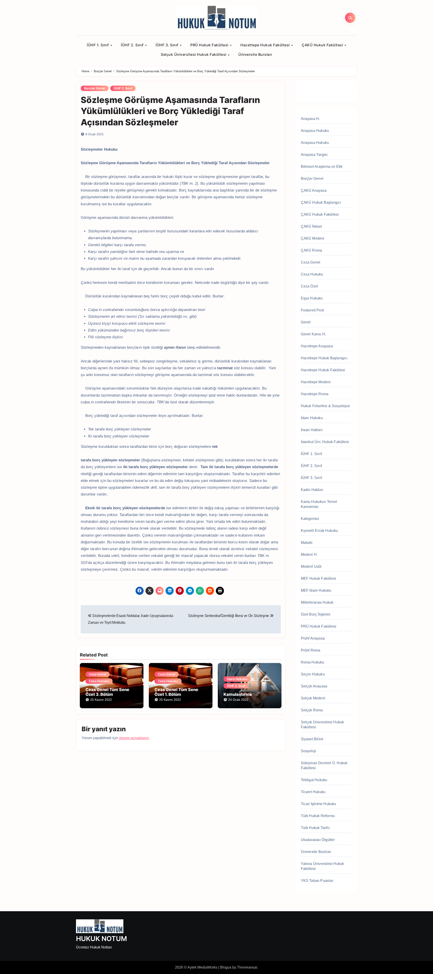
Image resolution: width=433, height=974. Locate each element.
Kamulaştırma (237, 694)
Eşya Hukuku (312, 298)
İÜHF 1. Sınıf (98, 45)
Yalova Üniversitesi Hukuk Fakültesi (322, 866)
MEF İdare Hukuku (316, 590)
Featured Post (312, 310)
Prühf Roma (310, 650)
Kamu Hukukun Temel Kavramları (319, 504)
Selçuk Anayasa (314, 686)
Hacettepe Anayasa (317, 346)
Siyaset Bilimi (312, 739)
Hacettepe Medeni (316, 382)
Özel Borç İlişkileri (316, 614)
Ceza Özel (309, 286)
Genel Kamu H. (313, 334)
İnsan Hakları (312, 430)
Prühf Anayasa (313, 638)
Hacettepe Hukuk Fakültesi (265, 45)
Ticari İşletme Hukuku (318, 804)
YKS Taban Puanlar (317, 881)
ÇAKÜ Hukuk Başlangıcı (321, 202)
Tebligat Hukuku (314, 780)
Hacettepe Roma (315, 394)
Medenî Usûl (311, 566)
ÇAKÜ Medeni (313, 238)
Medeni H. (309, 554)
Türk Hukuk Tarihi (315, 828)
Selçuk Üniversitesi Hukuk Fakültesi (194, 54)
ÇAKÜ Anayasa (314, 190)
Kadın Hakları (312, 490)
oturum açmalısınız (134, 738)
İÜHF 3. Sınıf (167, 45)
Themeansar (247, 967)
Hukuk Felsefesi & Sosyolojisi (325, 406)
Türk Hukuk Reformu (318, 816)
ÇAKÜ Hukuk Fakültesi (323, 45)
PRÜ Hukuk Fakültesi (209, 45)
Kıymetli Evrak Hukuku (319, 531)
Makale (307, 542)
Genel (306, 322)
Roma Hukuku (312, 662)
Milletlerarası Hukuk (317, 602)
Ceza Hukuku (99, 681)
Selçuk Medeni (313, 698)
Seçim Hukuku (313, 674)
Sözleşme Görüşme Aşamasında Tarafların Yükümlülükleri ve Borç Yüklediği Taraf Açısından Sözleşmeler (170, 111)
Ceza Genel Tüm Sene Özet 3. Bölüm (107, 692)
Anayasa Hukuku (315, 131)
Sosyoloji (308, 751)
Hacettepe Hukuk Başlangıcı (324, 358)
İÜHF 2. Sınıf (133, 45)
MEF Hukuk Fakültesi (318, 578)
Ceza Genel (97, 674)
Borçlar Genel (94, 88)
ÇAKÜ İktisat (311, 226)
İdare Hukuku (237, 679)
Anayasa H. (310, 119)
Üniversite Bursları (255, 54)
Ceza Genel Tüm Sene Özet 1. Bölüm (176, 692)
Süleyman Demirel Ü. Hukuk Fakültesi (324, 765)
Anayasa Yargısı (314, 154)
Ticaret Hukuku (313, 792)
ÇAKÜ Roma (311, 250)
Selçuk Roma (312, 710)
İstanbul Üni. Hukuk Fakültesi (325, 442)
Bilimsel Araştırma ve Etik (322, 166)
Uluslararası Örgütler (318, 840)
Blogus (225, 967)
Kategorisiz (310, 519)
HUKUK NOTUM (101, 938)
